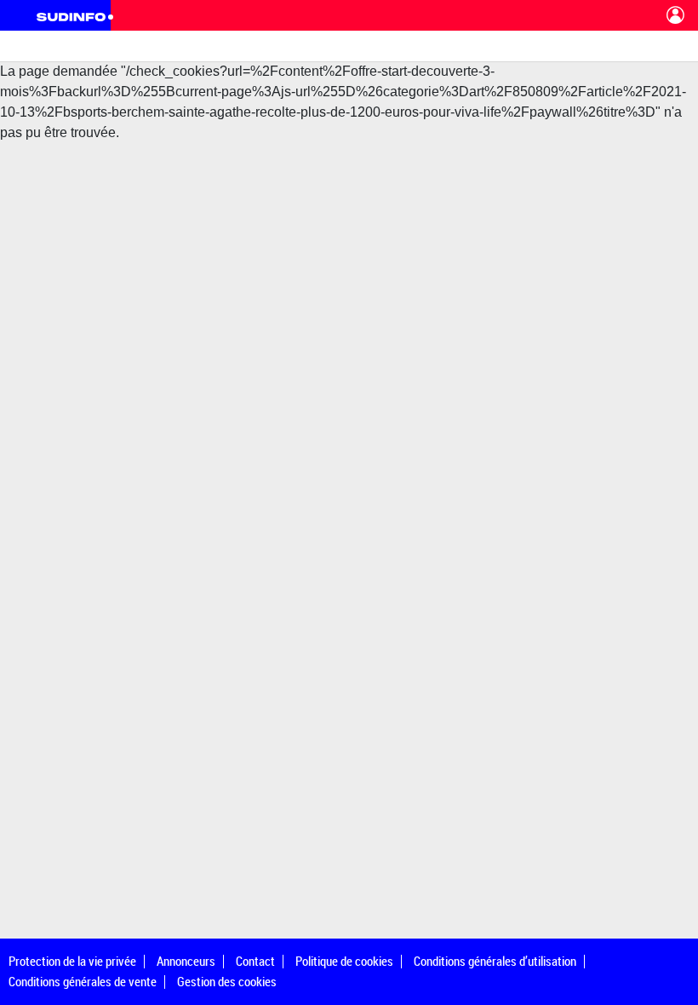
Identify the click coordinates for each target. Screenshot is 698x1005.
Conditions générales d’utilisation (495, 960)
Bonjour (675, 15)
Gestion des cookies (227, 981)
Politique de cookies (344, 960)
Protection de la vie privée (72, 960)
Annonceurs (186, 960)
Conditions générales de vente (83, 981)
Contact (255, 960)
